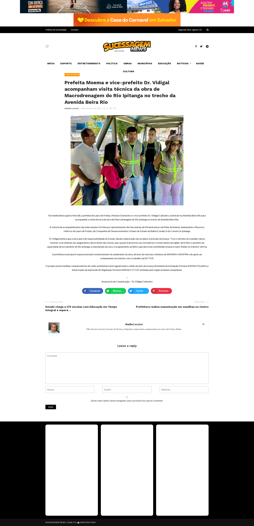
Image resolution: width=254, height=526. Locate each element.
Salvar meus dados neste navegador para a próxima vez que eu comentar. (127, 400)
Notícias (183, 63)
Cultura (128, 71)
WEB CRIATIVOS (88, 522)
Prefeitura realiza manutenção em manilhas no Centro (172, 306)
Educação (164, 63)
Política (112, 63)
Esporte (66, 63)
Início (51, 63)
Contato (74, 30)
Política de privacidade (56, 30)
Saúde (200, 63)
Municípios (145, 63)
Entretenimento (89, 63)
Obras (127, 63)
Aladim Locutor (72, 108)
